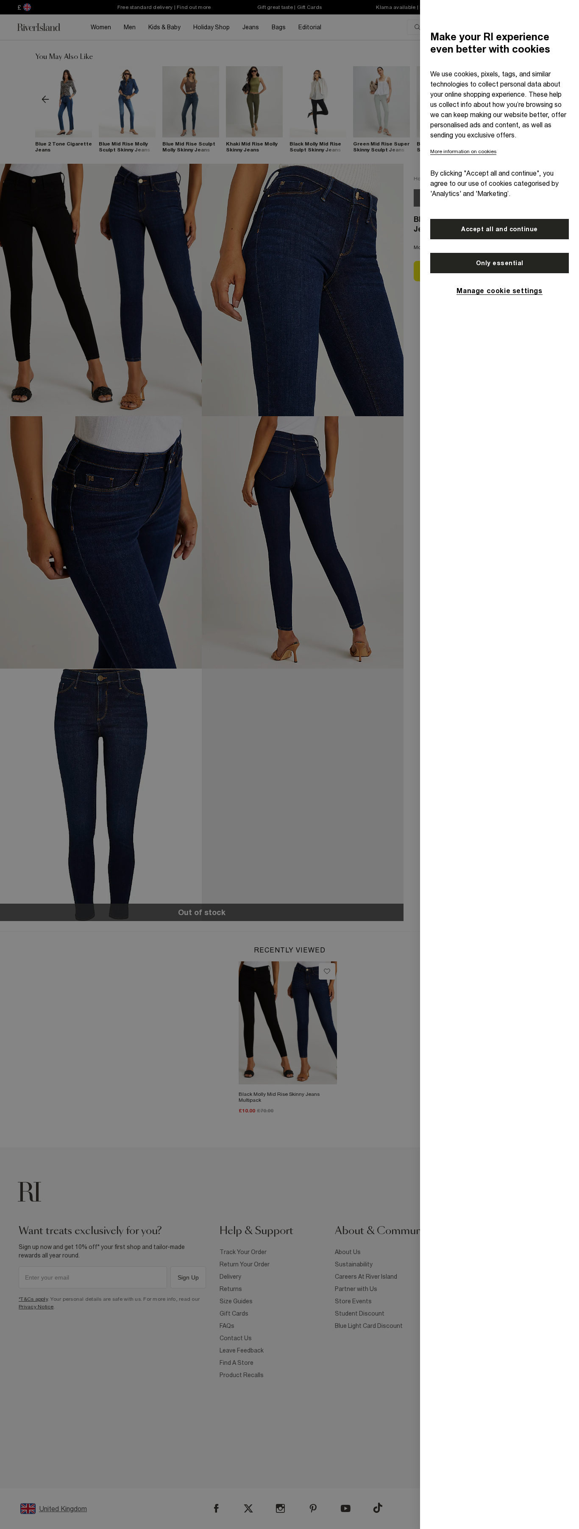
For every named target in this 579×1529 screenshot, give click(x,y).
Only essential (499, 263)
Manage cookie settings (499, 290)
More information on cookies (463, 151)
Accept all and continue (499, 229)
